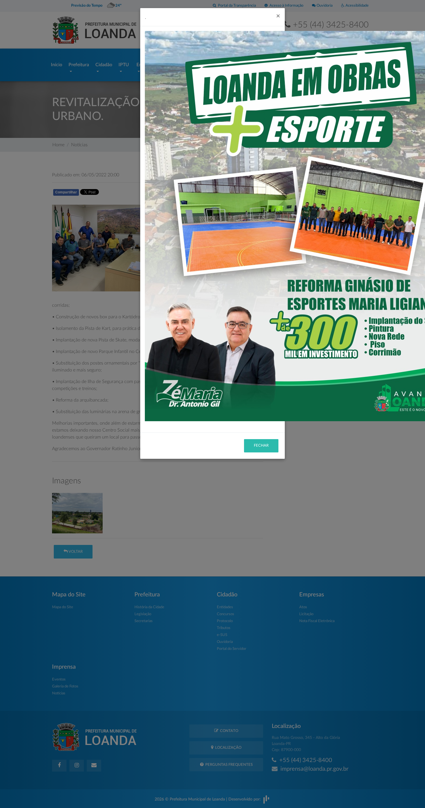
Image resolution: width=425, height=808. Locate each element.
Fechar (261, 446)
